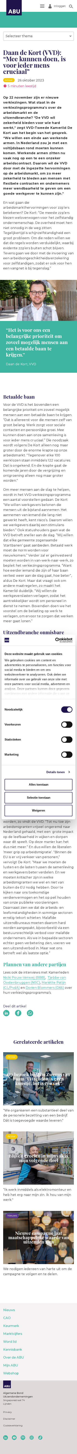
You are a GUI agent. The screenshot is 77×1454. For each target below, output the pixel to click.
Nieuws (9, 1310)
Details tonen (55, 772)
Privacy (7, 1412)
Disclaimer (9, 1418)
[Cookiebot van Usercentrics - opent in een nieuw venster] (55, 640)
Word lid (10, 1342)
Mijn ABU (10, 1365)
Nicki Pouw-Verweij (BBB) (24, 977)
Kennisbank (12, 1349)
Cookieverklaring (13, 1425)
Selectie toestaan (38, 797)
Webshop (11, 1373)
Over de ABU (13, 1357)
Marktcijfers (12, 1334)
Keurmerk (11, 1326)
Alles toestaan (38, 784)
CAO (7, 1318)
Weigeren (38, 810)
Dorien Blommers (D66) (45, 988)
